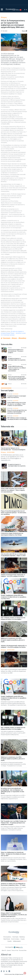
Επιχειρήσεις (7, 937)
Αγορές (9, 941)
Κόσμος (4, 17)
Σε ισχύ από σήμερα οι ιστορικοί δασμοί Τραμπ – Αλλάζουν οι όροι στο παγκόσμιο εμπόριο (13, 333)
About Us (4, 950)
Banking (22, 937)
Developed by (9, 947)
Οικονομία (15, 937)
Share (23, 31)
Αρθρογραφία (17, 941)
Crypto (23, 939)
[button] (2, 9)
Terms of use (14, 950)
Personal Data (22, 950)
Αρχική (9, 950)
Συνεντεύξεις (15, 939)
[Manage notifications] (25, 973)
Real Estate (7, 939)
